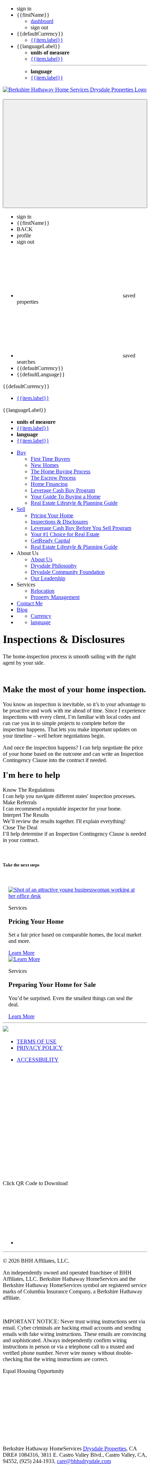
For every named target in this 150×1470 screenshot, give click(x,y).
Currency (41, 616)
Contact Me (30, 603)
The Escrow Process (53, 478)
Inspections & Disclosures (59, 522)
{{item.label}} (47, 40)
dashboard (42, 21)
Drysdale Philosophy (54, 566)
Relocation (42, 591)
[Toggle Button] (75, 153)
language (41, 622)
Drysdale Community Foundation (68, 572)
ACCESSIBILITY (38, 1060)
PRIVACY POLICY (40, 1048)
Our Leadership (48, 578)
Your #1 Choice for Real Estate (65, 534)
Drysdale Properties (104, 1448)
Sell (21, 509)
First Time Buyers (50, 459)
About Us (41, 559)
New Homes (45, 465)
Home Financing (49, 484)
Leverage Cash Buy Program (63, 490)
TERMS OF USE (37, 1041)
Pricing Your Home (52, 515)
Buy (21, 453)
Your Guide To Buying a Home (65, 497)
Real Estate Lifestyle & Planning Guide (74, 503)
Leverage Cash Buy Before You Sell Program (81, 528)
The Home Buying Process (60, 471)
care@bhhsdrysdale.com (84, 1461)
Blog (22, 610)
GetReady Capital (50, 541)
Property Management (55, 597)
